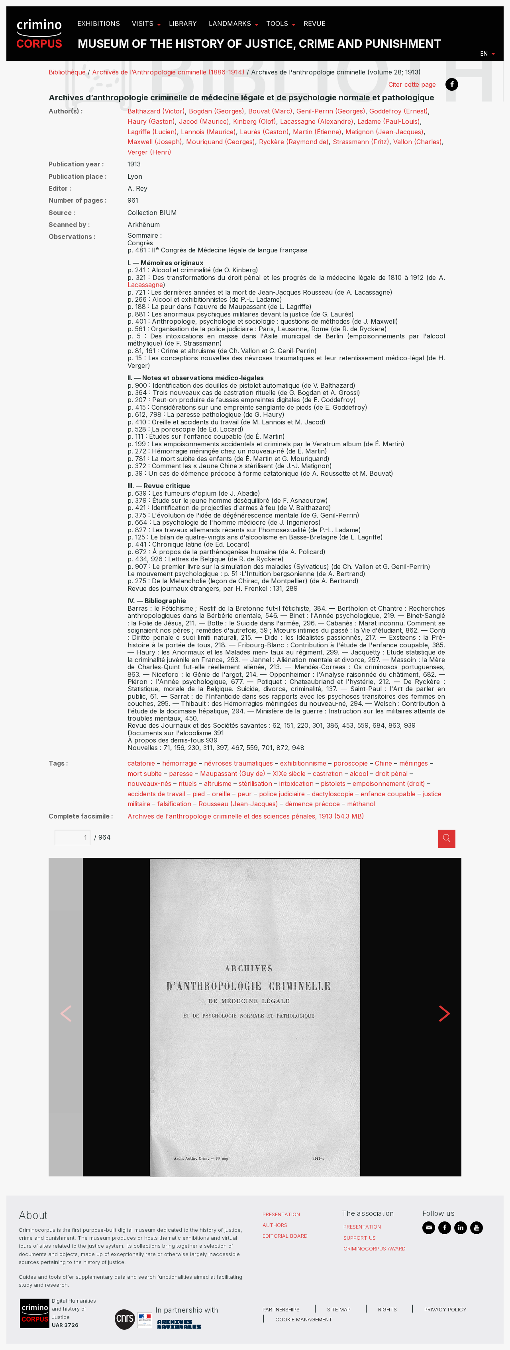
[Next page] (444, 1017)
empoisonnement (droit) (389, 783)
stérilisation (255, 783)
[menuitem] (40, 34)
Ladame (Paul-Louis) (388, 121)
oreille (221, 794)
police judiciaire (282, 794)
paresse (181, 774)
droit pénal (391, 774)
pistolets (333, 783)
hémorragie (179, 763)
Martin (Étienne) (317, 132)
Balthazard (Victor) (156, 111)
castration (328, 774)
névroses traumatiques (238, 763)
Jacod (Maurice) (204, 121)
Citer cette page (412, 84)
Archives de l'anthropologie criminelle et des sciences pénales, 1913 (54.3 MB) (246, 816)
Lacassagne (145, 285)
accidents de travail (156, 794)
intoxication (296, 783)
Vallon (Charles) (417, 142)
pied (198, 794)
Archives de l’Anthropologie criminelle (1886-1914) (168, 72)
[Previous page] (66, 1017)
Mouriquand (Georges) (220, 142)
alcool (359, 774)
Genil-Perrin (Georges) (330, 111)
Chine (383, 763)
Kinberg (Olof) (254, 121)
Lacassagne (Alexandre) (316, 121)
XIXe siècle (289, 774)
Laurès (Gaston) (264, 132)
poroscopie (350, 763)
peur (244, 794)
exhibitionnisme (303, 763)
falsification (174, 804)
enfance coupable (388, 794)
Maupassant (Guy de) (232, 774)
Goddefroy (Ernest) (398, 111)
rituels (187, 783)
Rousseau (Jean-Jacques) (238, 804)
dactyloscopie (332, 794)
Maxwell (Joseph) (155, 142)
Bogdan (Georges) (216, 111)
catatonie (141, 763)
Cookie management (303, 1320)
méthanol (361, 804)
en (484, 53)
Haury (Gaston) (151, 121)
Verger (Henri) (149, 152)
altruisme (217, 783)
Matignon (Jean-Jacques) (384, 132)
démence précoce (312, 804)
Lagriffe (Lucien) (152, 132)
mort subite (145, 774)
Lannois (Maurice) (208, 132)
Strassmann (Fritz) (361, 142)
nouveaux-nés (149, 783)
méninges (413, 763)
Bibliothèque (67, 72)
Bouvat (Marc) (270, 111)
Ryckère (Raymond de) (294, 142)
